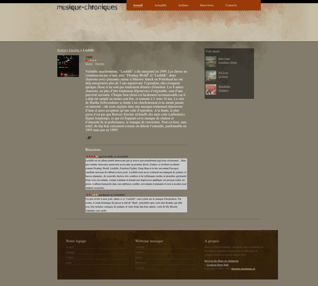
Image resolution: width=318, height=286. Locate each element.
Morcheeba (224, 86)
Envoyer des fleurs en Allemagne (221, 260)
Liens (69, 262)
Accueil (138, 5)
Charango (223, 90)
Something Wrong (227, 62)
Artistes (183, 5)
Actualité (160, 5)
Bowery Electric (68, 50)
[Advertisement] (134, 29)
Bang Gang (224, 58)
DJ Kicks (223, 76)
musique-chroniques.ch (243, 268)
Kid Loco (223, 72)
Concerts (231, 5)
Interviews (207, 5)
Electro (89, 63)
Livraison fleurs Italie (218, 264)
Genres (139, 257)
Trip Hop (99, 63)
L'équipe (70, 252)
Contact (70, 257)
